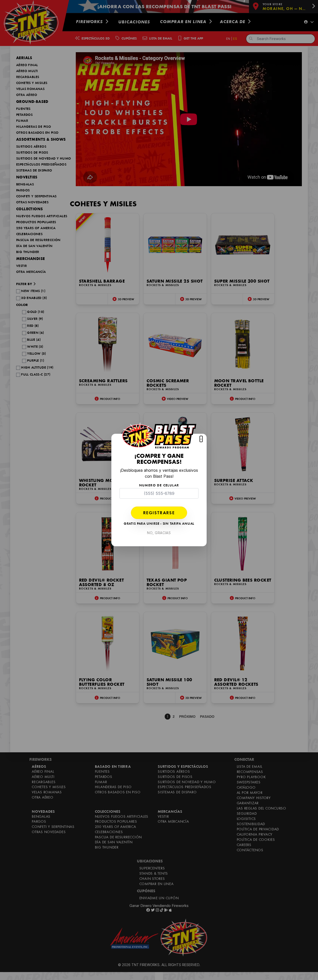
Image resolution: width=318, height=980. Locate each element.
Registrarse (159, 513)
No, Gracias (159, 533)
